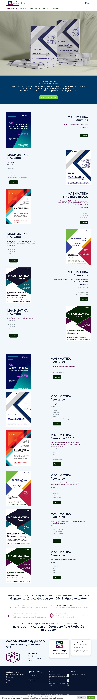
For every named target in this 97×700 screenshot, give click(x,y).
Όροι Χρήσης (33, 680)
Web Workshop (66, 694)
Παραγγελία (59, 656)
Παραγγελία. (55, 83)
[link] (18, 130)
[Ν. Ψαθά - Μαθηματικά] (16, 3)
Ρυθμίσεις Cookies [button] (81, 697)
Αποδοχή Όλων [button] (91, 697)
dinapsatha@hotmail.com (13, 683)
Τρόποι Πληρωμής (34, 675)
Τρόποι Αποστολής (34, 678)
